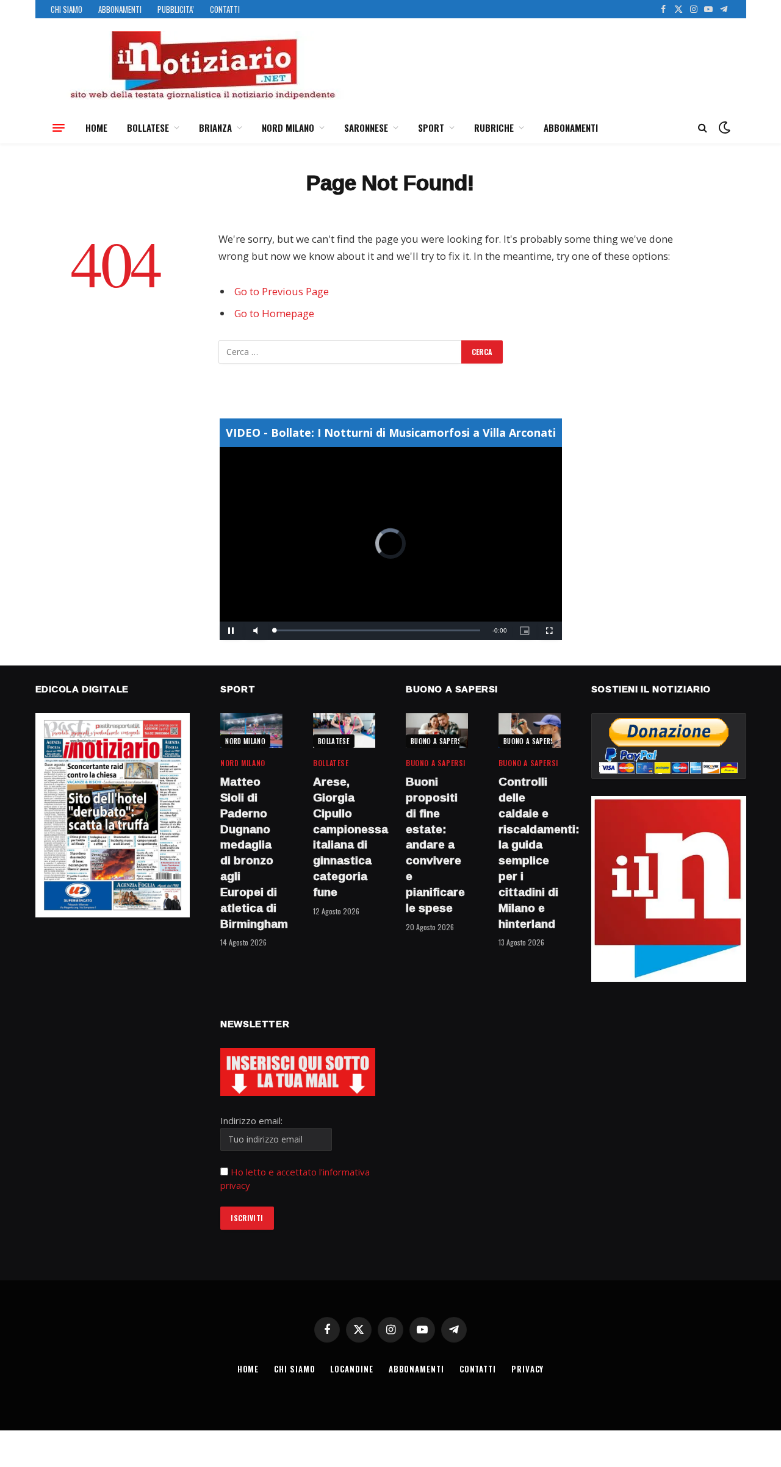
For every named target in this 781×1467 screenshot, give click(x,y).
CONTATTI (225, 9)
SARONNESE (366, 127)
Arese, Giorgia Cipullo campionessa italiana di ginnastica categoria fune (344, 837)
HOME (96, 127)
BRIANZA (215, 127)
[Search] (703, 128)
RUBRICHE (494, 127)
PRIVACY (527, 1369)
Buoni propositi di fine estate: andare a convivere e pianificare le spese (435, 845)
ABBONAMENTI (120, 9)
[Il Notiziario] (202, 65)
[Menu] (58, 127)
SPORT (431, 127)
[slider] (377, 630)
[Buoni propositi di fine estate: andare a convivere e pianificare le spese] (437, 730)
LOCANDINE (351, 1369)
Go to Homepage (274, 313)
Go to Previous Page (281, 291)
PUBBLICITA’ (175, 9)
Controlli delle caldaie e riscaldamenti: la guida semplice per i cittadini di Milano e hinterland (529, 852)
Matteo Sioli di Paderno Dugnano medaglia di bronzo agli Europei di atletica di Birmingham (251, 852)
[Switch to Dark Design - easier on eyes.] (723, 127)
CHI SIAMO (66, 9)
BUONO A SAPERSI (437, 741)
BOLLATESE (148, 127)
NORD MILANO (288, 127)
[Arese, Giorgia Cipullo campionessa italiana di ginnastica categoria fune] (344, 730)
